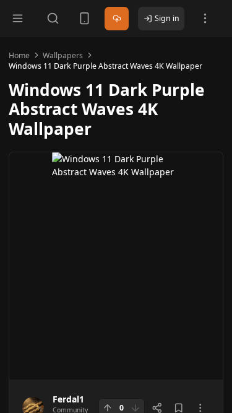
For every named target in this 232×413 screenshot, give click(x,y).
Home (19, 55)
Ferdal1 (68, 399)
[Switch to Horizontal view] (84, 18)
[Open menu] (17, 18)
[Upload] (117, 19)
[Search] (53, 18)
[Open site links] (205, 18)
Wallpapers (63, 55)
